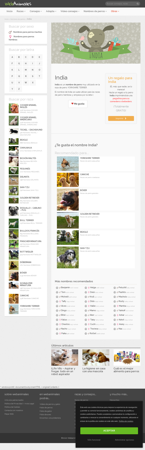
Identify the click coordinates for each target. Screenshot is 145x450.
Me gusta (78, 103)
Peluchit (123, 287)
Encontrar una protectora (50, 418)
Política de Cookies (12, 407)
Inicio (9, 11)
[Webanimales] (18, 3)
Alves (63, 306)
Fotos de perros (46, 408)
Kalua (64, 320)
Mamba (122, 306)
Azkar (121, 315)
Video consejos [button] (69, 11)
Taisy (92, 320)
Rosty (121, 301)
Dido (92, 301)
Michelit (65, 297)
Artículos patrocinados (14, 400)
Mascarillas (114, 400)
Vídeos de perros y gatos (50, 404)
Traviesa (94, 329)
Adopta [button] (50, 11)
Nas (120, 329)
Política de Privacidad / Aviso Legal (19, 404)
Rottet (93, 333)
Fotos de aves (45, 414)
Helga (93, 287)
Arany (121, 324)
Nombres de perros (94, 11)
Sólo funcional (94, 440)
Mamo (93, 310)
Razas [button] (20, 11)
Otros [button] (114, 11)
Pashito (122, 292)
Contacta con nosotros (14, 410)
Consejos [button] (35, 11)
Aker (92, 315)
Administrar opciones (124, 440)
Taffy (63, 301)
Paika (63, 333)
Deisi (92, 292)
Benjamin (65, 287)
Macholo (123, 297)
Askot (121, 320)
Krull (92, 297)
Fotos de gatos (46, 411)
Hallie (93, 306)
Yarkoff (122, 310)
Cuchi (92, 324)
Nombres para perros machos (27, 32)
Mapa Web (9, 414)
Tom (63, 292)
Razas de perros (81, 400)
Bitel (63, 315)
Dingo (64, 310)
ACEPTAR (109, 430)
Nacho (64, 329)
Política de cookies (126, 421)
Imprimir (120, 118)
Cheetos (65, 324)
